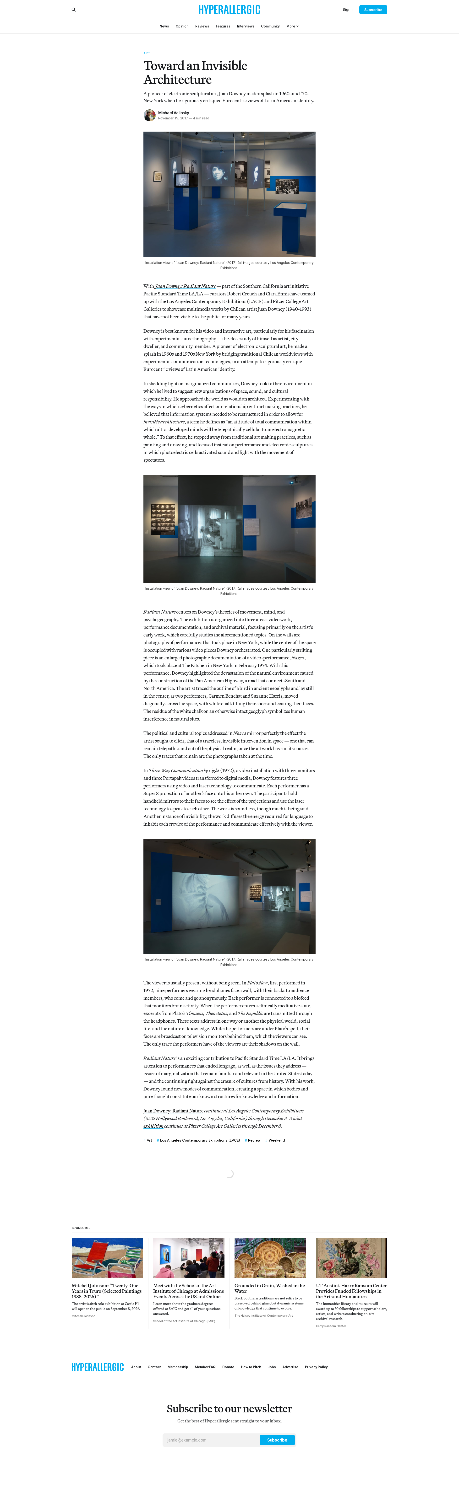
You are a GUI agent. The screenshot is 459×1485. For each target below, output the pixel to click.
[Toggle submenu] (297, 26)
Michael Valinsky (173, 112)
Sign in (349, 9)
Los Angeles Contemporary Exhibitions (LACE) (200, 1140)
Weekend (277, 1140)
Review (254, 1140)
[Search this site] (73, 9)
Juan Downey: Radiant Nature (173, 1111)
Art (146, 53)
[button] (290, 26)
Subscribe (373, 9)
